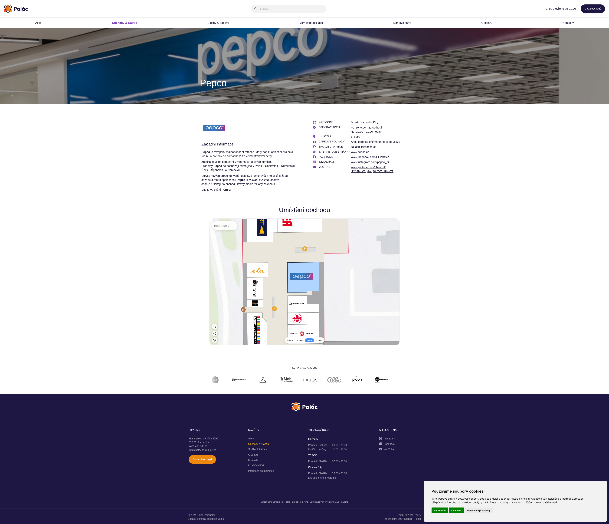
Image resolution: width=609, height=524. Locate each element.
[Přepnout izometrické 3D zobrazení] (214, 340)
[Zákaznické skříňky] (218, 380)
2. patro (319, 340)
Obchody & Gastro (124, 22)
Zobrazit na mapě (202, 459)
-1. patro (290, 340)
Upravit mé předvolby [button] (478, 510)
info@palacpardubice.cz (202, 450)
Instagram (389, 438)
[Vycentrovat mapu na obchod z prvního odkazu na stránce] (214, 327)
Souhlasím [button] (440, 510)
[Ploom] (313, 380)
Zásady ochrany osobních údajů (206, 518)
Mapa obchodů (592, 8)
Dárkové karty (402, 22)
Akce (38, 22)
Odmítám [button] (456, 510)
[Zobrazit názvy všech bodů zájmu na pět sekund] (214, 333)
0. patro (300, 340)
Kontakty (568, 22)
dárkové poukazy (389, 141)
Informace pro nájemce (261, 471)
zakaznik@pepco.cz (363, 146)
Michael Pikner (412, 518)
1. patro (309, 340)
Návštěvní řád (256, 465)
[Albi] (289, 380)
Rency (417, 515)
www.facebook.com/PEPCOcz (370, 157)
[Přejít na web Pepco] (214, 128)
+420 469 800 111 (199, 446)
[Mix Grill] (384, 380)
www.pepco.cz (360, 152)
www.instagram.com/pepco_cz (370, 162)
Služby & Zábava (218, 22)
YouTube (389, 449)
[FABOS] (265, 380)
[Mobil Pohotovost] (242, 380)
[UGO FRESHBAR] (337, 380)
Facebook (389, 444)
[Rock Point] (361, 380)
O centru (486, 22)
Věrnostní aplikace (311, 22)
